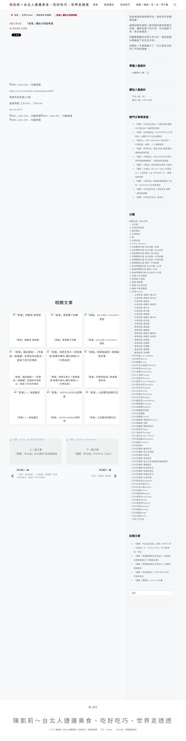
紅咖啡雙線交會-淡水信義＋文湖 (146, 266)
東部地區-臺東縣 (142, 349)
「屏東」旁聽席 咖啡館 (27, 340)
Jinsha (109, 730)
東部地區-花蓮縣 (142, 346)
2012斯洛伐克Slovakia (142, 384)
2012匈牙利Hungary (141, 388)
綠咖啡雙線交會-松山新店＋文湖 (146, 272)
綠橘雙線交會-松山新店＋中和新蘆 (147, 260)
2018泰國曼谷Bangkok (142, 439)
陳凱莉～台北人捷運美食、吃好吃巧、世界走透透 (77, 730)
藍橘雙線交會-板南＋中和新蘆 (145, 263)
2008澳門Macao (139, 359)
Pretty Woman (139, 244)
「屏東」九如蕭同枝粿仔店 (102, 417)
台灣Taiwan (27, 15)
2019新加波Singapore (142, 481)
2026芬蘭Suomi (139, 516)
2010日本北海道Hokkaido (144, 365)
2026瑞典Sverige (140, 509)
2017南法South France (143, 436)
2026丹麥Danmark (140, 506)
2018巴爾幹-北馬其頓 (142, 477)
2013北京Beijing (139, 391)
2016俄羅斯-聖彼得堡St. (143, 426)
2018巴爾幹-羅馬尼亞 (142, 449)
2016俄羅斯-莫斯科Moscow (144, 420)
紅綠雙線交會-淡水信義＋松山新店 (147, 250)
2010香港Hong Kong (141, 368)
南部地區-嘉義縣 (142, 330)
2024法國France (139, 490)
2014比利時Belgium (141, 397)
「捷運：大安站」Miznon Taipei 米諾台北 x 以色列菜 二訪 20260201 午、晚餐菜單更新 (153, 173)
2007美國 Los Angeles (142, 356)
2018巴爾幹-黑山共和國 (143, 452)
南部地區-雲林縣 (142, 327)
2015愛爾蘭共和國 (140, 410)
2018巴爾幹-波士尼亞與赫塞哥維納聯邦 (150, 461)
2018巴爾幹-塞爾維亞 (142, 465)
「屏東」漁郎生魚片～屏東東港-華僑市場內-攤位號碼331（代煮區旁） (64, 380)
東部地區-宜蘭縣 (142, 343)
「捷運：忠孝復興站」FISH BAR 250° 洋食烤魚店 (151, 574)
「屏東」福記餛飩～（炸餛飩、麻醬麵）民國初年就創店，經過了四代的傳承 (27, 380)
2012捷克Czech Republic (144, 381)
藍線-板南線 (137, 282)
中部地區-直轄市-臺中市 (145, 317)
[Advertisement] (63, 60)
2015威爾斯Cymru (140, 417)
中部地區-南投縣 (142, 324)
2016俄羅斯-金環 (139, 423)
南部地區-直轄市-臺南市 (145, 333)
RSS (95, 707)
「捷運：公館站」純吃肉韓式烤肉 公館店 (153, 165)
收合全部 (144, 221)
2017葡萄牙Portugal (141, 432)
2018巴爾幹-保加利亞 (142, 458)
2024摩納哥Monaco (141, 493)
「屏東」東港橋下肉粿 (64, 340)
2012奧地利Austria (141, 378)
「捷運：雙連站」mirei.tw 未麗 (148, 580)
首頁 (16, 15)
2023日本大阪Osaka (141, 487)
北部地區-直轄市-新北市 (145, 298)
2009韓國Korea (139, 362)
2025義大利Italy (139, 500)
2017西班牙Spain (140, 429)
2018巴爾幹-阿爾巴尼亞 (143, 474)
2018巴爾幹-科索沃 (141, 455)
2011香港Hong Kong (141, 372)
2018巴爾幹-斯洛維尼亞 (143, 468)
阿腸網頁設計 (131, 730)
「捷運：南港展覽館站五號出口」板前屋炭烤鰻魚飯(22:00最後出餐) (152, 558)
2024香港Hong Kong (141, 497)
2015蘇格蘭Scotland (141, 404)
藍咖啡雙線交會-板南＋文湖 (144, 269)
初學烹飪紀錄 (138, 227)
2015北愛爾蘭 (138, 413)
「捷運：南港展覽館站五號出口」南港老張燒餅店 (152, 566)
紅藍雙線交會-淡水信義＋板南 (145, 247)
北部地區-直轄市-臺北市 (145, 295)
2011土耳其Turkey (140, 375)
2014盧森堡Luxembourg (143, 400)
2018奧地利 (137, 445)
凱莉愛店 (136, 231)
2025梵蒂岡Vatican (141, 503)
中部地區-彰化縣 (142, 320)
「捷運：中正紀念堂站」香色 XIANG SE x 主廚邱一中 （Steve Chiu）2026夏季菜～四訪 (152, 548)
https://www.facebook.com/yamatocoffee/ (31, 91)
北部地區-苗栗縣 (142, 314)
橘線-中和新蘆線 (139, 288)
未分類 (135, 224)
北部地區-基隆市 (142, 301)
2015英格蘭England (141, 407)
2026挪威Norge (139, 513)
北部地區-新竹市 (142, 308)
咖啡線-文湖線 (138, 279)
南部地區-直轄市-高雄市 (145, 336)
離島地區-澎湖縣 (142, 352)
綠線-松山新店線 (139, 285)
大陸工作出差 (138, 519)
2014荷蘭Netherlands (142, 394)
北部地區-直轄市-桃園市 (145, 304)
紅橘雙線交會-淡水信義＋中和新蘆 (147, 256)
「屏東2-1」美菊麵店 (27, 417)
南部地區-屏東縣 (43, 15)
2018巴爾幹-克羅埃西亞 (143, 471)
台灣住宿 (136, 240)
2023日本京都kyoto (141, 484)
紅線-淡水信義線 (139, 276)
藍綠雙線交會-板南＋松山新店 (145, 253)
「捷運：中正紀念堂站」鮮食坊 (149, 197)
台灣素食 (136, 234)
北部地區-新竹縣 (142, 311)
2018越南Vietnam (140, 442)
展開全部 (133, 221)
